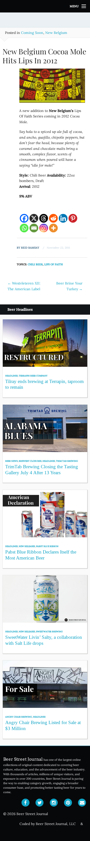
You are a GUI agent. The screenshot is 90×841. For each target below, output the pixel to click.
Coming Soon (32, 32)
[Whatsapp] (24, 228)
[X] (34, 218)
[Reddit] (53, 218)
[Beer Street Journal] (45, 6)
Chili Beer (35, 264)
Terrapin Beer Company (33, 375)
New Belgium (56, 32)
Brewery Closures (30, 461)
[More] (53, 228)
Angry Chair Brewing (18, 716)
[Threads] (43, 218)
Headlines (11, 375)
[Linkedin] (63, 218)
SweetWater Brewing (49, 631)
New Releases (27, 546)
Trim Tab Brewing (67, 461)
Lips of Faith (53, 264)
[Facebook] (24, 218)
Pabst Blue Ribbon (47, 546)
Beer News (11, 461)
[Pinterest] (72, 218)
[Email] (34, 228)
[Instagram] (43, 228)
